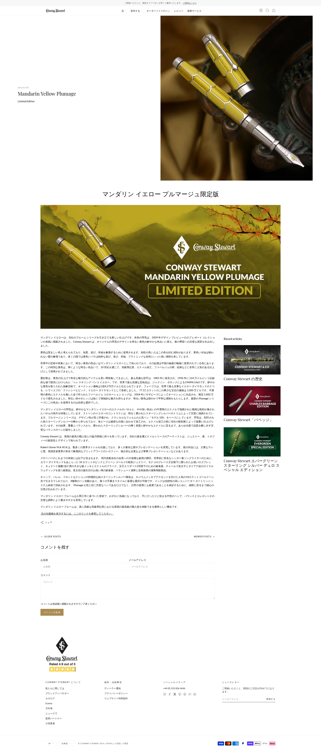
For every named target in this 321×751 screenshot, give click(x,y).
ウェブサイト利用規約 (116, 698)
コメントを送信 (52, 612)
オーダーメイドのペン (158, 10)
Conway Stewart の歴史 (243, 378)
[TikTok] (179, 694)
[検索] (267, 11)
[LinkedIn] (194, 694)
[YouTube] (189, 694)
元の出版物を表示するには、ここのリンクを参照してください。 (77, 513)
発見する (135, 10)
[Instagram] (164, 694)
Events (48, 703)
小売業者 (50, 723)
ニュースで (51, 713)
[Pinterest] (184, 694)
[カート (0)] (274, 11)
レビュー (178, 10)
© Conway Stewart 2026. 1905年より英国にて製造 (103, 743)
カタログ (50, 698)
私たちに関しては (54, 688)
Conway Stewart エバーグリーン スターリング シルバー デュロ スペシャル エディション (252, 465)
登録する (271, 699)
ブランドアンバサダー (57, 693)
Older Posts (52, 536)
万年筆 (48, 708)
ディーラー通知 (112, 688)
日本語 (65, 743)
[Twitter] (174, 694)
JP (49, 743)
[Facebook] (169, 694)
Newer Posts (202, 536)
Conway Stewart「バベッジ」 (248, 419)
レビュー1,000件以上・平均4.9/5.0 (173, 3)
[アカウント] (261, 11)
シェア (48, 522)
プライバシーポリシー (116, 693)
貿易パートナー (53, 718)
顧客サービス (194, 10)
